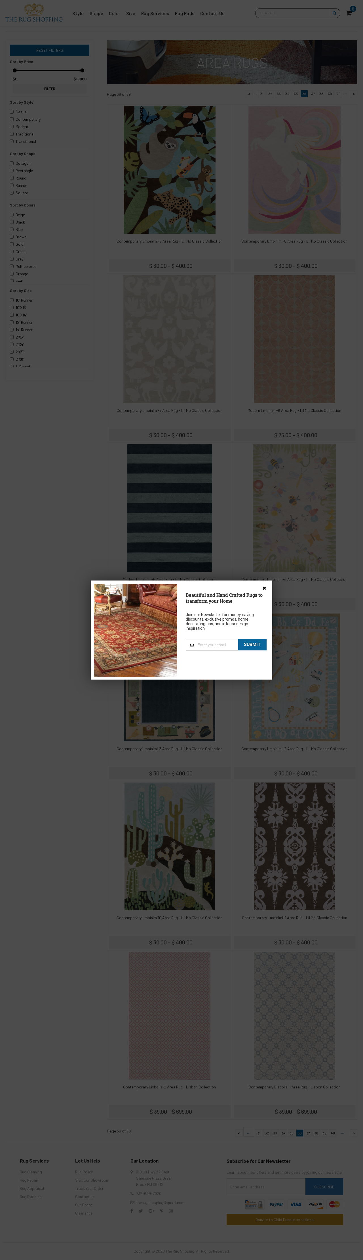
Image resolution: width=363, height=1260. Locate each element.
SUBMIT (252, 644)
